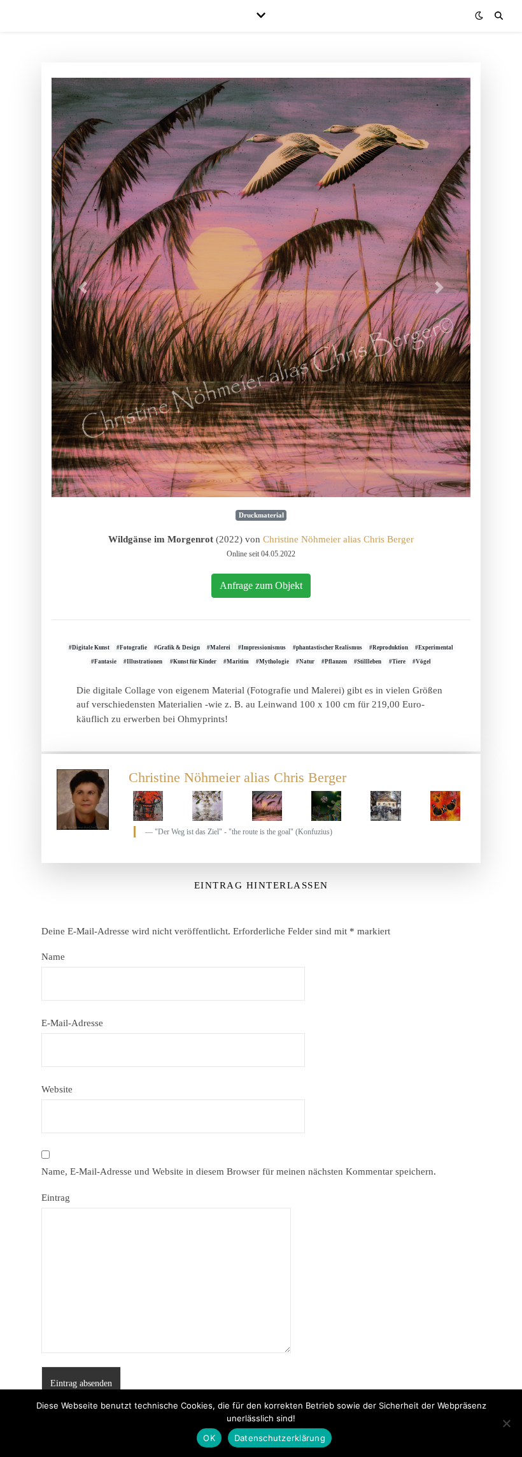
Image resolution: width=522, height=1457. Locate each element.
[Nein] (506, 1423)
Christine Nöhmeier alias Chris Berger (338, 539)
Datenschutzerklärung (279, 1438)
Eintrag (55, 1197)
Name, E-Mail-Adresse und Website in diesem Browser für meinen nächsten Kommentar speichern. (238, 1171)
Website (57, 1089)
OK (209, 1438)
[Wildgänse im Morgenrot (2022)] (261, 287)
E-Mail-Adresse (72, 1023)
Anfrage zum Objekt (261, 585)
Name (53, 957)
